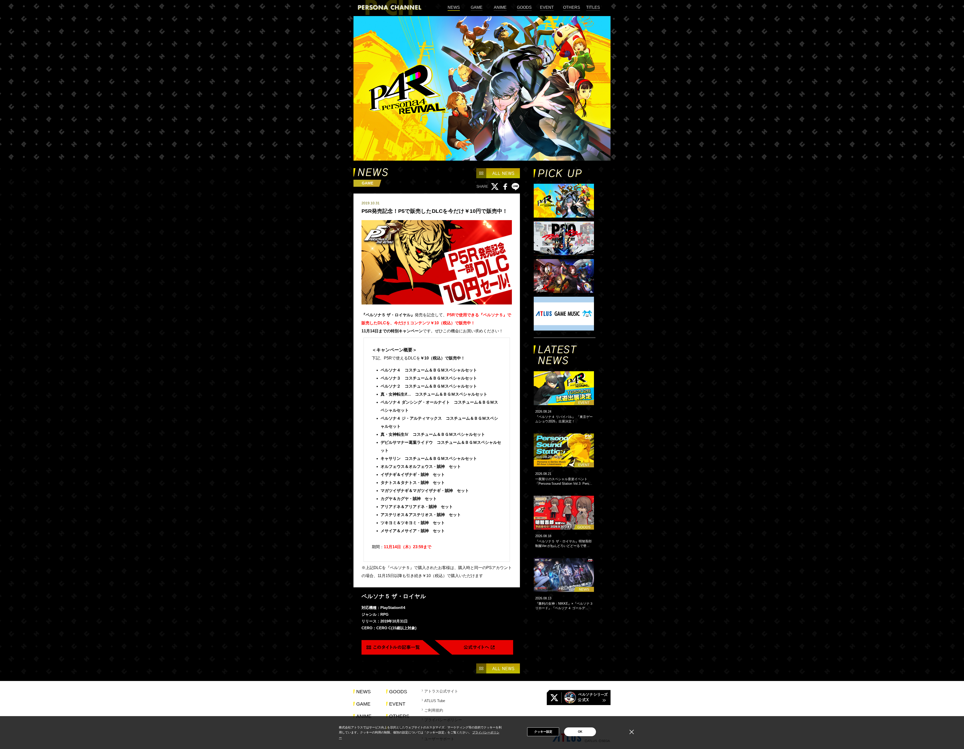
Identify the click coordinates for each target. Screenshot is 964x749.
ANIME (500, 7)
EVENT (547, 7)
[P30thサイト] (564, 238)
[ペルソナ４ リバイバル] (564, 201)
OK (580, 731)
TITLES (593, 7)
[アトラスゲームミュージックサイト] (564, 314)
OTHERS (571, 7)
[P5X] (564, 276)
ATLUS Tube (434, 701)
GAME (477, 7)
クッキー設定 (543, 731)
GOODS (524, 7)
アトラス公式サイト (441, 691)
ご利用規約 (433, 710)
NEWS (454, 7)
